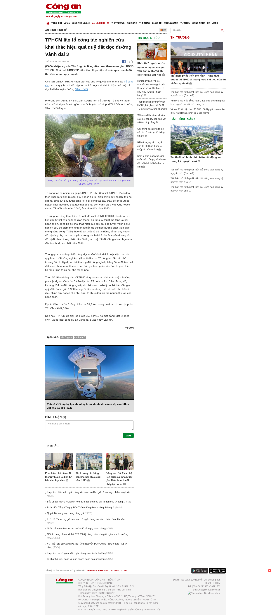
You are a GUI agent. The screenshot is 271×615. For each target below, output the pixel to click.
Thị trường (118, 23)
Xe (208, 23)
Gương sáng (171, 23)
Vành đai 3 (81, 89)
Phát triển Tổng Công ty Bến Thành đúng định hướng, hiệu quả (80, 507)
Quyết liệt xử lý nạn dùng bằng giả (65, 513)
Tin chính (56, 23)
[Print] (131, 61)
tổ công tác (67, 337)
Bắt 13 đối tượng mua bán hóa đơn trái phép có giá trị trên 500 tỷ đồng (85, 501)
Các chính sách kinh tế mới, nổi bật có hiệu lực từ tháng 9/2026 (151, 132)
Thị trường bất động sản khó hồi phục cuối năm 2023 (88, 477)
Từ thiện (185, 23)
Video (215, 23)
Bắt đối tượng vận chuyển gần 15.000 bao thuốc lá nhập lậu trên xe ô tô (150, 146)
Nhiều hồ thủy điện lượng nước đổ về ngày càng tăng (76, 528)
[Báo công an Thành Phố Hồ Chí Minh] (63, 8)
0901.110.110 (120, 570)
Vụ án (67, 23)
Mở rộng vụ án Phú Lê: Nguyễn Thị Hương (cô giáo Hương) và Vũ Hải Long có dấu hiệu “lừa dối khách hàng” (151, 88)
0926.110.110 (105, 570)
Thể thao (144, 23)
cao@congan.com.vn (209, 589)
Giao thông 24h (81, 23)
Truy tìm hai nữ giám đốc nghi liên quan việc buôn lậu (76, 553)
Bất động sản (182, 119)
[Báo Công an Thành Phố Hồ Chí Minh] (48, 22)
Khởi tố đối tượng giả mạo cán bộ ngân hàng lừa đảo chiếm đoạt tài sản (85, 519)
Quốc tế (156, 23)
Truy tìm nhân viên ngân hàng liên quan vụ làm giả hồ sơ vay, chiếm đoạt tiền (88, 492)
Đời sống (132, 23)
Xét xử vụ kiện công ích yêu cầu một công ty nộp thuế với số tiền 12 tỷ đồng (151, 119)
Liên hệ (80, 570)
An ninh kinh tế (100, 23)
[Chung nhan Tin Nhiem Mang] (204, 593)
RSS (164, 30)
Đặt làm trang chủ (61, 570)
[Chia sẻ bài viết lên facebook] (124, 61)
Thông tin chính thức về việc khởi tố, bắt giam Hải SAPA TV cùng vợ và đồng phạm (151, 105)
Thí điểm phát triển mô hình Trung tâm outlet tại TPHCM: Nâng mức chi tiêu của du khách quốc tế (198, 79)
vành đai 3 (79, 337)
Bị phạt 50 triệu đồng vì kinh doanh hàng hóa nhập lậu (76, 559)
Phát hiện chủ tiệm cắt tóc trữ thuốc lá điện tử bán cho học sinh (58, 477)
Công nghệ (198, 23)
